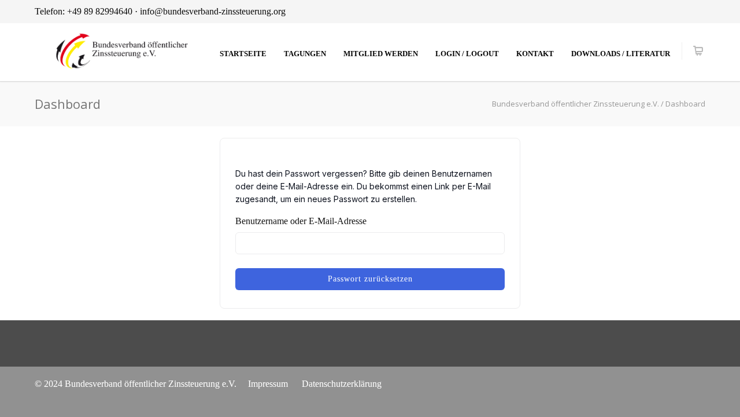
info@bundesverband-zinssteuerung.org (213, 11)
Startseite (243, 53)
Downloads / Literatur (620, 53)
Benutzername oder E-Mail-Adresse (301, 221)
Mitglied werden (380, 53)
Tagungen (305, 53)
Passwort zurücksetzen (370, 279)
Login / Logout (467, 53)
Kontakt (535, 53)
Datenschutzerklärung (342, 384)
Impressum (268, 384)
